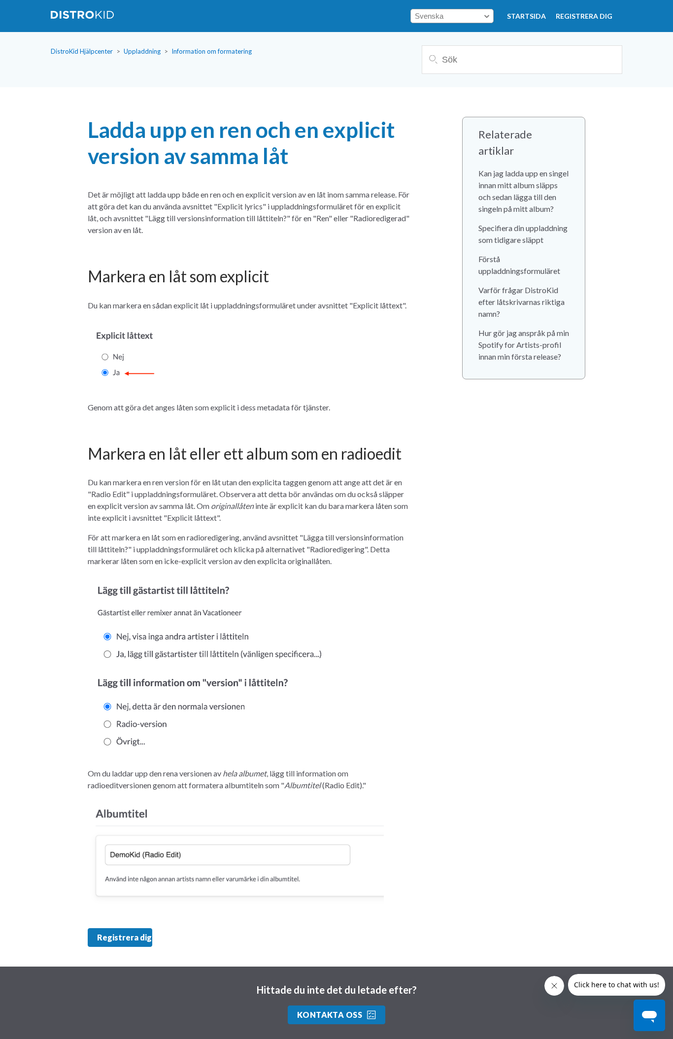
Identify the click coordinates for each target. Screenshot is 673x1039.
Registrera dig (584, 16)
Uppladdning (142, 51)
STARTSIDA (526, 16)
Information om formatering (211, 51)
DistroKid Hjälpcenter (82, 51)
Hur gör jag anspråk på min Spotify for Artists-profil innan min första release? (523, 344)
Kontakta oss (330, 1014)
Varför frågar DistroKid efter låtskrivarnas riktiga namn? (521, 301)
